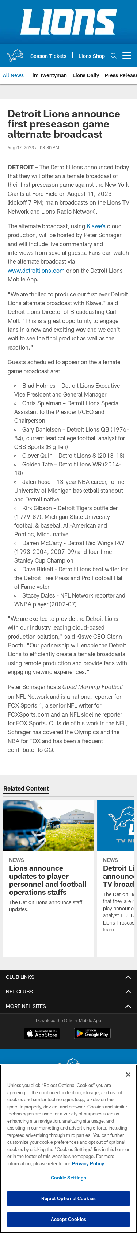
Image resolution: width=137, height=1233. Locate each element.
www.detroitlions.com (36, 270)
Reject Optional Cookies (68, 1198)
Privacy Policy (88, 1163)
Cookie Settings (69, 1178)
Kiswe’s (96, 225)
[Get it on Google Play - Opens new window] (92, 1037)
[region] (68, 1148)
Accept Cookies (68, 1219)
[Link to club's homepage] (14, 52)
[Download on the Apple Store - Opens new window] (42, 1034)
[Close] (128, 1075)
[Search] (114, 55)
